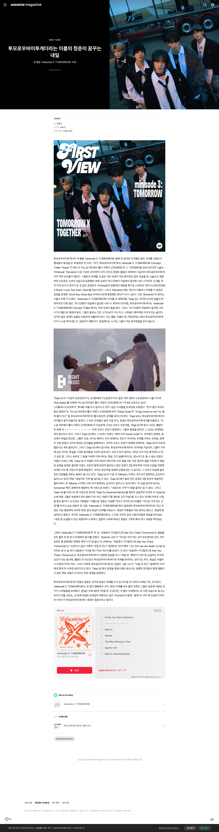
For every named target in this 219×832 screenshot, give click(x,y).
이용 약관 (28, 803)
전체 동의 (204, 828)
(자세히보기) (78, 828)
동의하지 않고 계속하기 (169, 828)
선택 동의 (190, 828)
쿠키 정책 (55, 803)
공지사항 (65, 803)
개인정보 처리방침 (42, 803)
